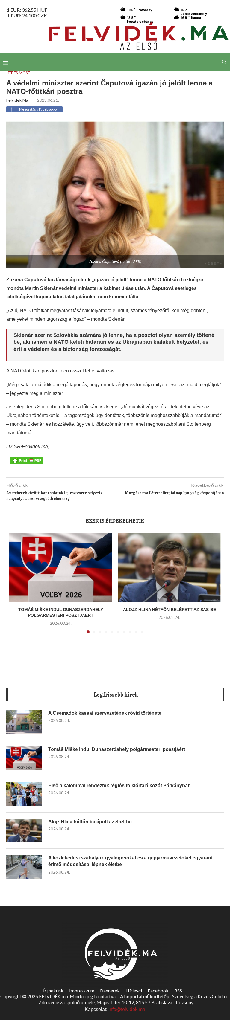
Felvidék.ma (17, 100)
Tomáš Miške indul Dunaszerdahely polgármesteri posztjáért (116, 749)
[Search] (224, 62)
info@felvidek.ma (126, 1009)
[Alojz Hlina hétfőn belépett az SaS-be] (169, 567)
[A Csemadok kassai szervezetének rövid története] (24, 722)
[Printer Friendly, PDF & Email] (26, 460)
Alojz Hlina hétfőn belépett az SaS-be (169, 609)
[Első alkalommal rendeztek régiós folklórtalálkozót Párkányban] (24, 794)
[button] (17, 587)
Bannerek (110, 990)
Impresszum (81, 990)
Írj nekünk (53, 990)
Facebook (158, 990)
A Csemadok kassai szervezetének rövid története (104, 713)
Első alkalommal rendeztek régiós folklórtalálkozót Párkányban (119, 785)
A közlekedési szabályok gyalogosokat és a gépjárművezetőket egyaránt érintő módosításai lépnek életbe (130, 861)
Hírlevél (133, 990)
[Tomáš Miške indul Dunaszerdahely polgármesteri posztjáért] (60, 567)
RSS (178, 990)
